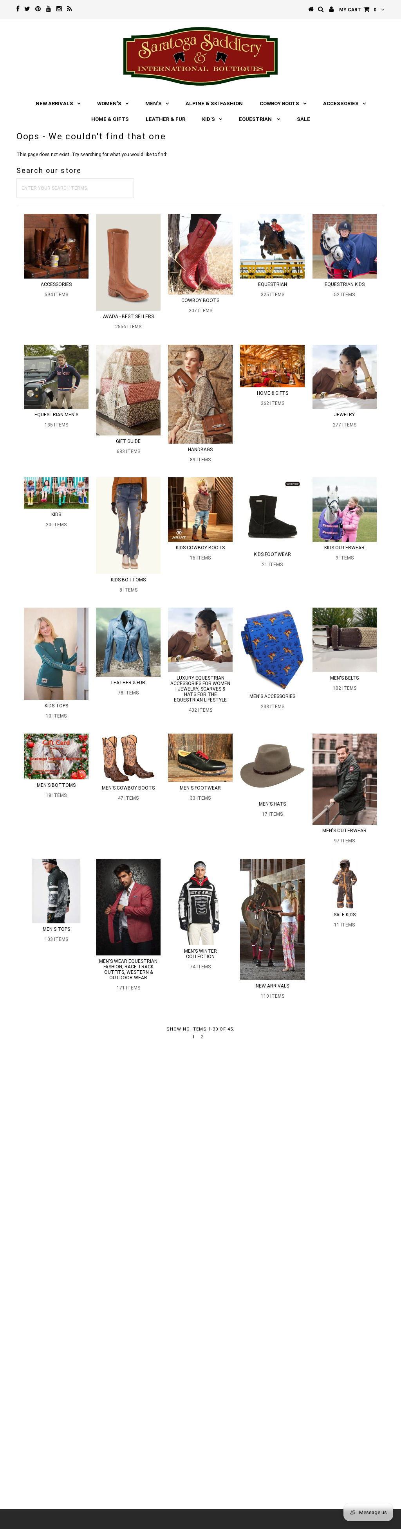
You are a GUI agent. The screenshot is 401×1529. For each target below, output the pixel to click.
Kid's (208, 119)
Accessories (341, 103)
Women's (109, 103)
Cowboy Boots (279, 103)
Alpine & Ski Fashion (214, 103)
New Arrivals (54, 103)
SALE (303, 119)
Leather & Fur (165, 119)
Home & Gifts (110, 119)
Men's (153, 103)
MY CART (357, 10)
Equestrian (256, 119)
